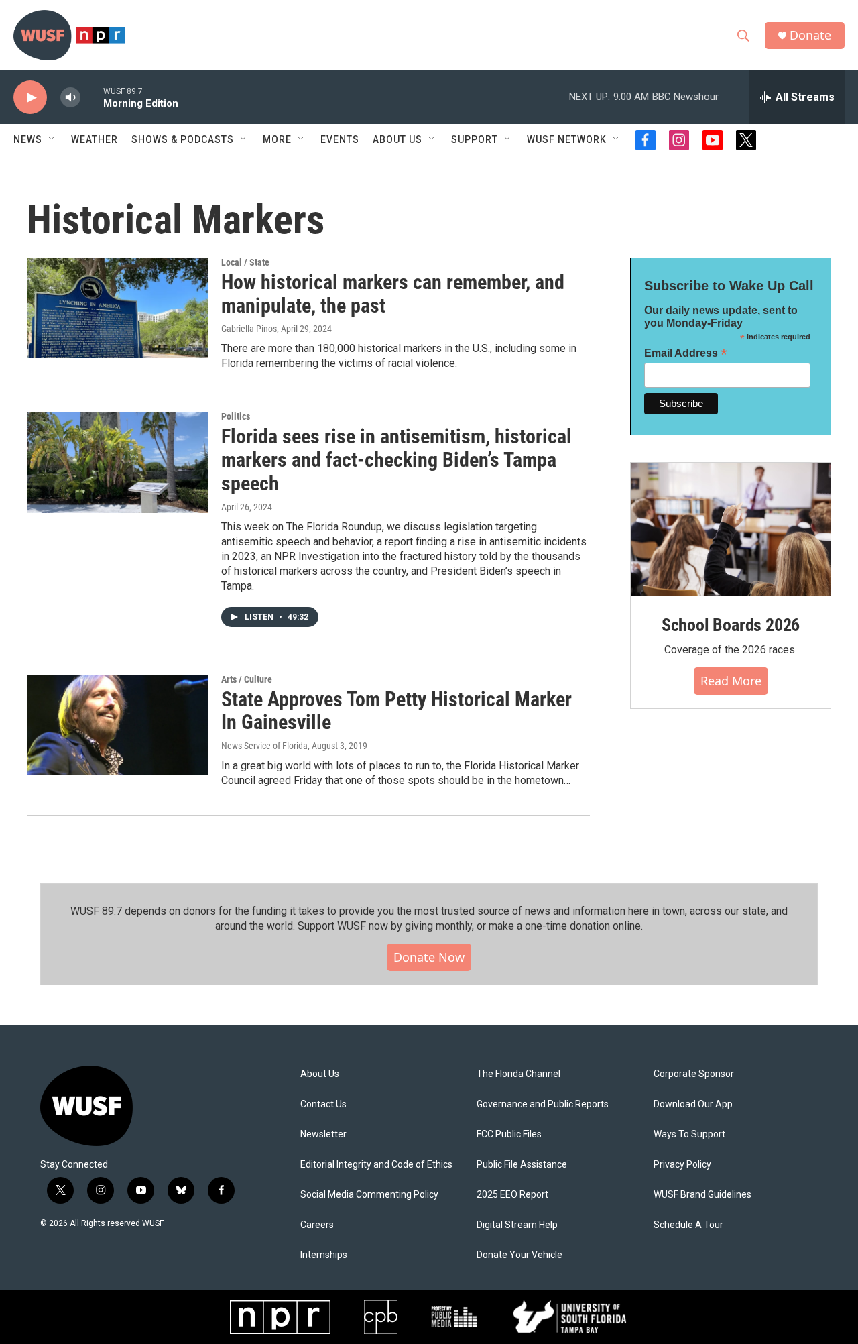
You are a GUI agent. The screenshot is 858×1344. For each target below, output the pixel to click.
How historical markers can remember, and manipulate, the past (392, 293)
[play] (30, 97)
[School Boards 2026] (731, 529)
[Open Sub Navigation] (52, 139)
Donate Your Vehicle (519, 1255)
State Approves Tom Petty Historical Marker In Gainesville (396, 710)
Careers (317, 1225)
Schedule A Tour (688, 1225)
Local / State (245, 262)
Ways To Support (689, 1134)
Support (474, 139)
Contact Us (323, 1104)
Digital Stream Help (517, 1225)
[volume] (70, 97)
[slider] (92, 97)
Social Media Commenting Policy (369, 1195)
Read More (730, 681)
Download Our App (693, 1104)
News (27, 139)
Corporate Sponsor (694, 1074)
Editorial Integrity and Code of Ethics (376, 1165)
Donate (810, 35)
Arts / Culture (246, 679)
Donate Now (429, 957)
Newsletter (323, 1134)
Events (339, 139)
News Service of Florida (264, 745)
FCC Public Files (509, 1134)
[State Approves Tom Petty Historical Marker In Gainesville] (117, 725)
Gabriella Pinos (249, 328)
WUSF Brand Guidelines (702, 1195)
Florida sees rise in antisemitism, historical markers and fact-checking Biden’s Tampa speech (396, 460)
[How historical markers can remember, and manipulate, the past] (117, 308)
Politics (235, 416)
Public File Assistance (522, 1165)
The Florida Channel (518, 1074)
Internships (323, 1255)
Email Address (685, 353)
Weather (94, 139)
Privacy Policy (682, 1165)
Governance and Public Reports (543, 1104)
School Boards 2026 (731, 625)
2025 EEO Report (512, 1195)
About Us (319, 1074)
